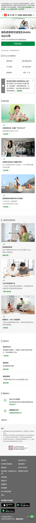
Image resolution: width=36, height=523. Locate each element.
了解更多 (5, 328)
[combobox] (4, 125)
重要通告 (4, 484)
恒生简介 (4, 460)
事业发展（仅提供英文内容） (9, 472)
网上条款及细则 (27, 7)
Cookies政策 (9, 9)
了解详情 (5, 356)
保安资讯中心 (22, 460)
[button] (2, 15)
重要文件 (4, 481)
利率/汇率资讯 (22, 467)
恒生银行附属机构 (6, 464)
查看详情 (5, 255)
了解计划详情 (6, 291)
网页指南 (4, 477)
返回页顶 (4, 420)
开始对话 (12, 404)
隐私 (2, 495)
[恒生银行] (18, 15)
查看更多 (19, 91)
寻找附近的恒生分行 (15, 413)
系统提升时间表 (23, 471)
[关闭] (34, 3)
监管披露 (4, 488)
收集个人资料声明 (19, 9)
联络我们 (4, 467)
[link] (19, 519)
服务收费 (21, 464)
